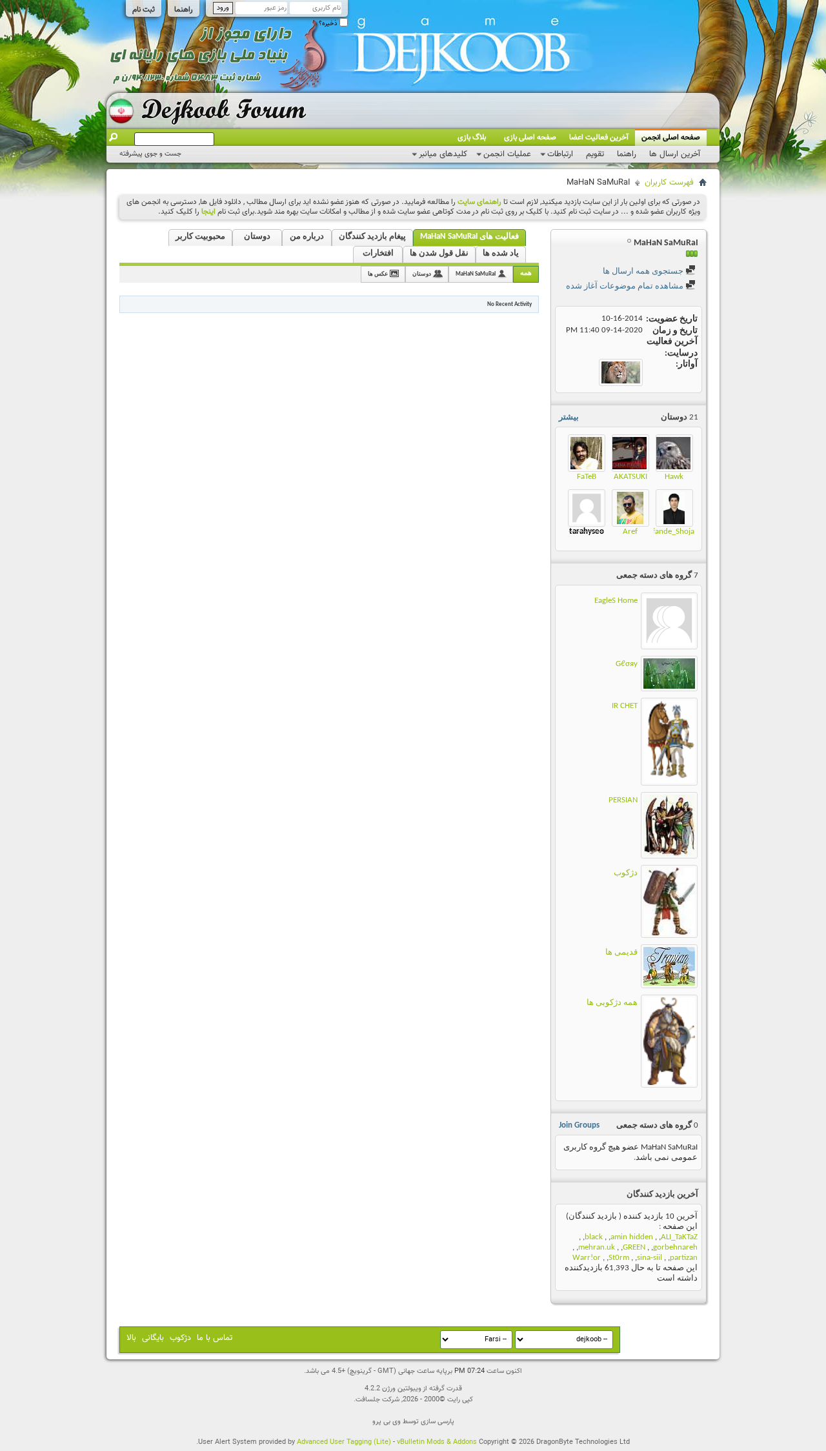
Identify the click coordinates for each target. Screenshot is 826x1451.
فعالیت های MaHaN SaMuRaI (469, 236)
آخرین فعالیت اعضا (599, 137)
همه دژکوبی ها (612, 1003)
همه (526, 273)
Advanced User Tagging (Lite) (344, 1442)
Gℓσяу (627, 664)
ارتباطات (560, 154)
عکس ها (378, 274)
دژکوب (626, 873)
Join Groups (579, 1125)
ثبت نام (143, 9)
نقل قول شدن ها (439, 253)
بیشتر (569, 417)
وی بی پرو (386, 1421)
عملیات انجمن (507, 154)
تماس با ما (214, 1338)
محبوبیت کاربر (200, 236)
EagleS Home (616, 600)
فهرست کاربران (669, 182)
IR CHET (625, 706)
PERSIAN (623, 800)
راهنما (183, 9)
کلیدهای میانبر (443, 154)
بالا (131, 1338)
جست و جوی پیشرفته (150, 153)
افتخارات (378, 253)
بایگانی (153, 1338)
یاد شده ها (501, 253)
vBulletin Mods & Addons (437, 1442)
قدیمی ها (621, 952)
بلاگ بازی (472, 137)
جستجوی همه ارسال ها (644, 271)
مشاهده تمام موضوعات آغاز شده (625, 286)
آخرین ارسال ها (674, 154)
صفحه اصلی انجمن (670, 137)
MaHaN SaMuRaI (476, 274)
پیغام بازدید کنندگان (372, 236)
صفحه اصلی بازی (530, 137)
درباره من (307, 236)
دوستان (257, 236)
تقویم (595, 154)
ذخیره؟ (329, 23)
